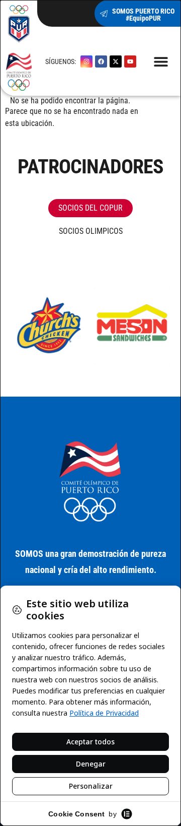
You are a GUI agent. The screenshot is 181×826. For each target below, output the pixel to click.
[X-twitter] (116, 61)
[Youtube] (130, 61)
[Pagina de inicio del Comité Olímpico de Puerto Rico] (19, 48)
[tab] (90, 208)
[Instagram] (86, 61)
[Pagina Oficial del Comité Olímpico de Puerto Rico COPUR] (90, 482)
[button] (161, 61)
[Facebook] (101, 61)
